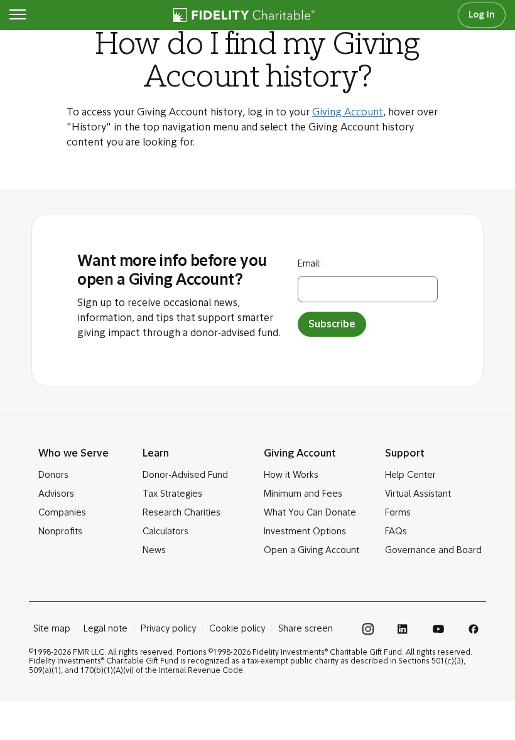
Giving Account (347, 113)
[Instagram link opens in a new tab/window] (368, 629)
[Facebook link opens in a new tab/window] (474, 629)
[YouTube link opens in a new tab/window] (438, 629)
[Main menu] (17, 15)
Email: (309, 264)
